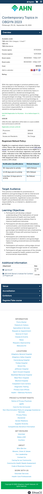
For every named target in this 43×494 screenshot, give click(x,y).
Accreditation (9, 291)
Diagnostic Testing (21, 387)
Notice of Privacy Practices (22, 401)
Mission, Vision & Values (21, 451)
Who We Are (21, 448)
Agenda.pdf (8, 270)
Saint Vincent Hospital (21, 372)
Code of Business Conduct (22, 466)
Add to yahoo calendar (34, 70)
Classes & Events (21, 337)
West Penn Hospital (21, 378)
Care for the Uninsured (21, 407)
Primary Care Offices (21, 390)
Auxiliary (21, 440)
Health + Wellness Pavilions (21, 393)
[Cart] (37, 3)
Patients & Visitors (21, 325)
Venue (5, 286)
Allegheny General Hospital (21, 354)
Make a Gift (21, 437)
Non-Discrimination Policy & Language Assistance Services (21, 411)
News (21, 340)
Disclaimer (21, 418)
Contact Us (21, 457)
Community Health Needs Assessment (21, 463)
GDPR (21, 404)
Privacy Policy (21, 415)
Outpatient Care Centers (21, 384)
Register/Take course (12, 300)
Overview (7, 32)
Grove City (22, 366)
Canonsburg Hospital (22, 360)
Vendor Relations (21, 421)
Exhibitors (7, 296)
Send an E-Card (22, 334)
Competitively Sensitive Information (21, 427)
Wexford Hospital (21, 381)
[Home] (21, 7)
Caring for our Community (21, 460)
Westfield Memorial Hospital (21, 375)
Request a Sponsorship (21, 343)
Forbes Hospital (21, 363)
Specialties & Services (21, 328)
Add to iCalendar (37, 70)
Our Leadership (21, 454)
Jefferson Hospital (21, 369)
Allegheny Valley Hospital (21, 357)
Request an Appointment (21, 331)
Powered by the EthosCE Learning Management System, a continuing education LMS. (35, 492)
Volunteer (21, 434)
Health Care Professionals (21, 476)
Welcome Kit (21, 346)
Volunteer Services (21, 473)
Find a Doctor (21, 322)
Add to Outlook (39, 70)
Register (31, 2)
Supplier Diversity (21, 424)
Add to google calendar (32, 70)
